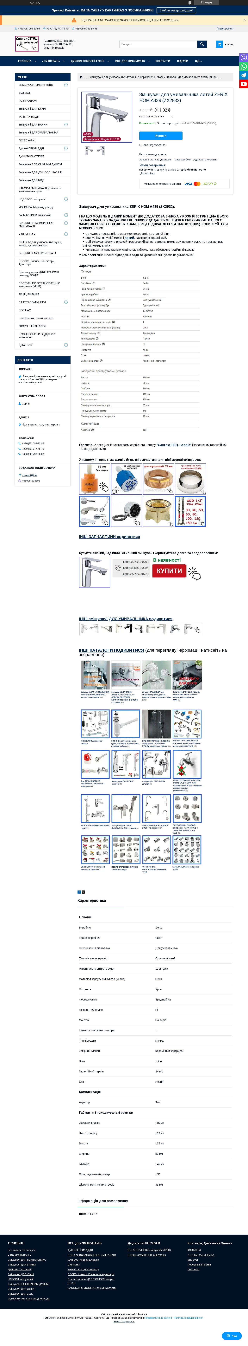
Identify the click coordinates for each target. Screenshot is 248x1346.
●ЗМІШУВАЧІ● (51, 61)
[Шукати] (202, 44)
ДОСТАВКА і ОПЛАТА (201, 1254)
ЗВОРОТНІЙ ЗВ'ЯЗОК (32, 326)
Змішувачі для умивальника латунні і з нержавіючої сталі (126, 77)
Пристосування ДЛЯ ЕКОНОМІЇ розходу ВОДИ (39, 274)
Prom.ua (142, 1314)
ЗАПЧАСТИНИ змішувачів (35, 215)
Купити (160, 135)
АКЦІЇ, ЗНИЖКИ (29, 294)
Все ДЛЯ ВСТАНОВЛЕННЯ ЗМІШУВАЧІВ (36, 225)
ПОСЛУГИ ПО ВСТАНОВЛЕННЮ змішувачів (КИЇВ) (39, 285)
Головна (24, 61)
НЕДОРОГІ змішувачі (32, 199)
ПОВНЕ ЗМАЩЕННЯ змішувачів (147, 1254)
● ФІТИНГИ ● (27, 234)
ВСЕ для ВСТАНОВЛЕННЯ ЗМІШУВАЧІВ (92, 1254)
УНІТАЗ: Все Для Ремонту (83, 1269)
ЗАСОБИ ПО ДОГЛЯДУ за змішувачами (92, 1287)
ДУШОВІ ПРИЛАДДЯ (80, 1250)
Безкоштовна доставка (152, 154)
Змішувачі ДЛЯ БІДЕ (32, 180)
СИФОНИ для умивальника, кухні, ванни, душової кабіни (40, 244)
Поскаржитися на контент (158, 1318)
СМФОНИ (74, 1264)
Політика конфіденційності (188, 1318)
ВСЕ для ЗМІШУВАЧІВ (130, 61)
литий (129, 237)
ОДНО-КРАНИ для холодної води (28, 1298)
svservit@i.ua (29, 475)
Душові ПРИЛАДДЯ (31, 148)
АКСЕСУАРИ (26, 140)
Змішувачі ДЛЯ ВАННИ (33, 124)
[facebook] (79, 892)
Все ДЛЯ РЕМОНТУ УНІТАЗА (37, 253)
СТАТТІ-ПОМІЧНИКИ (32, 302)
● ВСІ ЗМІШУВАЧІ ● (19, 1254)
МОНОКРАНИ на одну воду (36, 207)
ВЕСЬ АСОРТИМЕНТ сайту (36, 84)
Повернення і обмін (199, 1264)
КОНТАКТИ (163, 61)
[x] (83, 892)
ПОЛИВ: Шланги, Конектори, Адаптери (37, 263)
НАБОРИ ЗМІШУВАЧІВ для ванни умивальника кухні (40, 190)
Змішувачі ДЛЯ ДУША (21, 1288)
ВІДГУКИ (182, 61)
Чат (234, 1335)
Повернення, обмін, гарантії (36, 318)
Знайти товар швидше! (176, 10)
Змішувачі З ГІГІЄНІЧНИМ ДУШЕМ (40, 164)
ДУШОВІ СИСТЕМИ (31, 156)
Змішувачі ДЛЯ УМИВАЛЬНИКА (38, 132)
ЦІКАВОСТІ (26, 345)
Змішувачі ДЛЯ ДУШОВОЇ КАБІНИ (40, 172)
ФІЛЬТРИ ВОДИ (29, 116)
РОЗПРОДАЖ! (28, 100)
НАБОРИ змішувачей (21, 1279)
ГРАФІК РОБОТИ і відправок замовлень (37, 336)
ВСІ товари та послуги (21, 1250)
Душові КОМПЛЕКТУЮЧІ (87, 61)
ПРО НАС (25, 310)
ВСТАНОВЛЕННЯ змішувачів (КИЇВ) (149, 1250)
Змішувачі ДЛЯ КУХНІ (32, 108)
